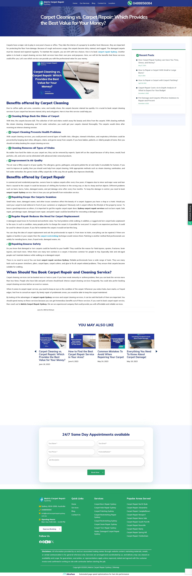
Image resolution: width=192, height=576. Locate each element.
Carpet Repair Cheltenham (137, 536)
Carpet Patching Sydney (104, 511)
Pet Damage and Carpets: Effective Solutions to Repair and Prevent (158, 99)
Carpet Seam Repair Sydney (105, 524)
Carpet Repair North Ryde (137, 504)
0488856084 (142, 3)
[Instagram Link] (49, 542)
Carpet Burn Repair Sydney (105, 504)
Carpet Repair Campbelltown (138, 511)
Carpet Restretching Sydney (105, 521)
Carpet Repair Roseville (136, 525)
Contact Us (102, 3)
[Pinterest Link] (43, 542)
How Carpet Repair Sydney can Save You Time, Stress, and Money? (158, 61)
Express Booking (49, 529)
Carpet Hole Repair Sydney (105, 508)
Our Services (84, 3)
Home (75, 3)
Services (75, 508)
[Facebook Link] (40, 542)
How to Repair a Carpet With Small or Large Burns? (157, 71)
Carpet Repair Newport (136, 515)
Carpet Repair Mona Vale (137, 518)
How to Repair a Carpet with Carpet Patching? (158, 80)
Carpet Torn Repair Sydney (105, 528)
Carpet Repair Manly (135, 529)
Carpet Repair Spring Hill (137, 532)
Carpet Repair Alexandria (137, 508)
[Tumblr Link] (46, 542)
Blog (93, 3)
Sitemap (116, 567)
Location (111, 3)
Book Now (95, 472)
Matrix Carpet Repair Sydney (99, 567)
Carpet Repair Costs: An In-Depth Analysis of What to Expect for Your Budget (157, 89)
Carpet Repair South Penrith (138, 522)
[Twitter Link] (52, 542)
